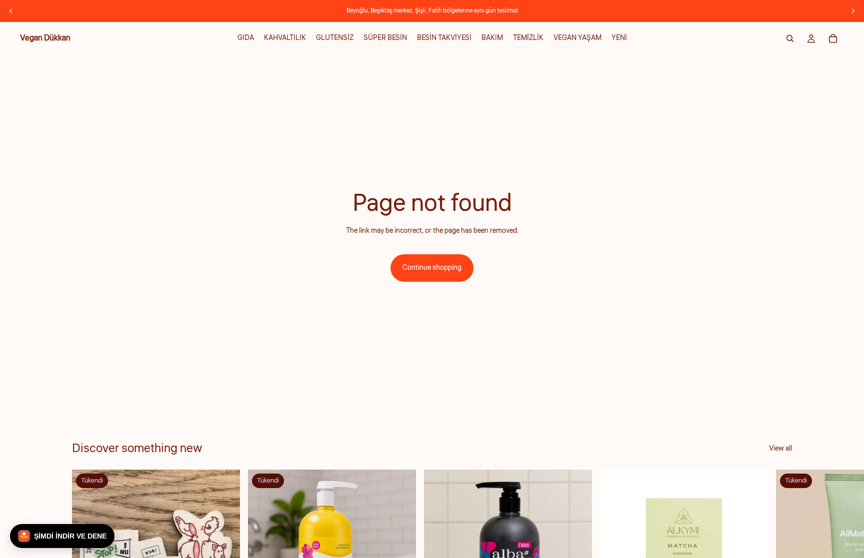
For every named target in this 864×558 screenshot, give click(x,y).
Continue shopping (432, 268)
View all (780, 449)
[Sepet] (833, 38)
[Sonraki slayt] (853, 11)
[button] (62, 536)
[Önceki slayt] (11, 11)
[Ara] (790, 38)
